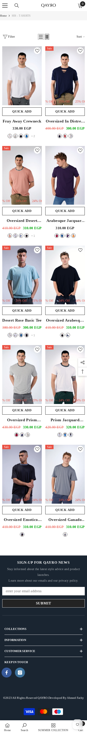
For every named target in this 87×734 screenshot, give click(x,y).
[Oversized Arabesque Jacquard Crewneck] (65, 275)
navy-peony (59, 136)
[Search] (16, 5)
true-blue (26, 136)
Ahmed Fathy (75, 697)
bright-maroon (65, 136)
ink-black (21, 136)
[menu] (5, 5)
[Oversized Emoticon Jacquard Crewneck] (22, 474)
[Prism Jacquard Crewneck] (65, 374)
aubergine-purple (68, 235)
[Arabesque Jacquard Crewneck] (65, 175)
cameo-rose (10, 235)
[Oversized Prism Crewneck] (22, 374)
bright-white (10, 136)
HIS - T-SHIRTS (21, 15)
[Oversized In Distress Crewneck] (65, 75)
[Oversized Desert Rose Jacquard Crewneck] (22, 175)
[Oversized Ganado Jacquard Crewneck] (65, 474)
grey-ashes (21, 235)
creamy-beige (10, 335)
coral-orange (73, 235)
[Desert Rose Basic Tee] (22, 275)
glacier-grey (15, 136)
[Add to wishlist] (37, 50)
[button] (41, 37)
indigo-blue (62, 235)
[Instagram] (20, 673)
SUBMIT (43, 603)
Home (3, 15)
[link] (24, 727)
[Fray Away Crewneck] (22, 75)
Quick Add (21, 111)
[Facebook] (7, 673)
